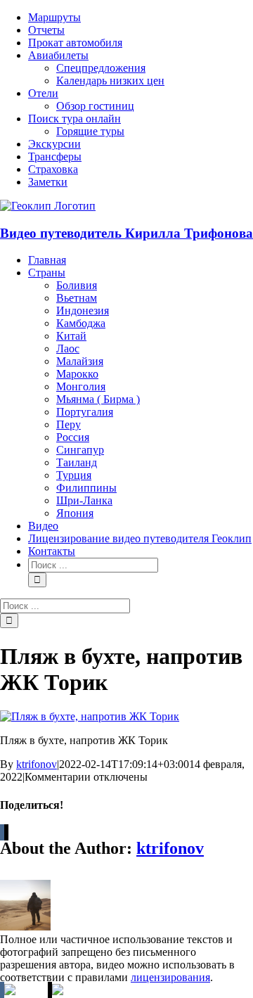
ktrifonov (36, 764)
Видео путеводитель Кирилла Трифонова (126, 233)
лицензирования (170, 977)
